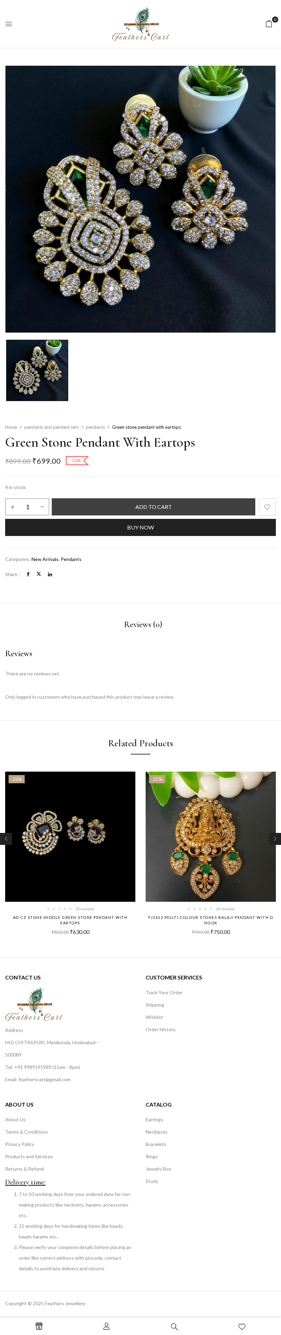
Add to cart (153, 506)
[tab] (143, 625)
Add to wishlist (267, 506)
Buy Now (140, 527)
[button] (269, 23)
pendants (95, 427)
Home (11, 427)
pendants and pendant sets (51, 427)
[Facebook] (28, 574)
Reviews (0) (143, 624)
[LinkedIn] (50, 574)
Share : (12, 574)
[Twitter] (38, 574)
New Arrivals (45, 559)
